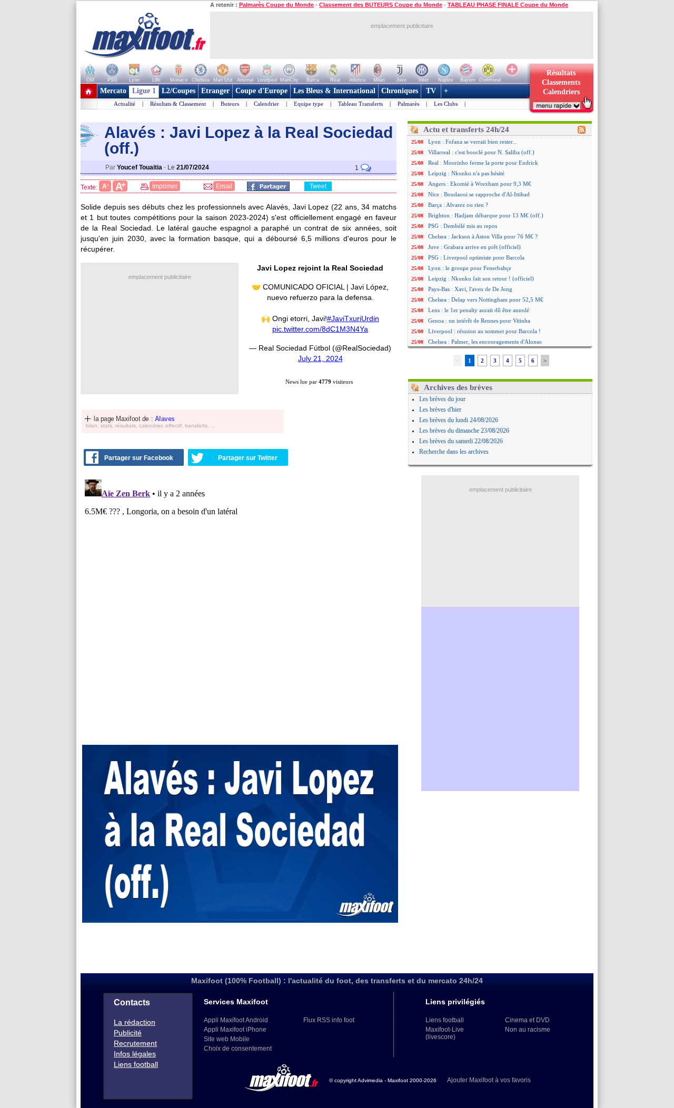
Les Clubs (446, 104)
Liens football (136, 1064)
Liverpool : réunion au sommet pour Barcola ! (484, 331)
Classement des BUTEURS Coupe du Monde (380, 5)
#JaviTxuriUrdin (353, 318)
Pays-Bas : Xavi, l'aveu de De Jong (470, 289)
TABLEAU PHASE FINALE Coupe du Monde (508, 5)
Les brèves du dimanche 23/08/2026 (464, 430)
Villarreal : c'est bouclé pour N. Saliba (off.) (481, 152)
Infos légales (135, 1054)
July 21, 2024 (320, 358)
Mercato (113, 91)
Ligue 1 (144, 91)
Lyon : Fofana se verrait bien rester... (472, 141)
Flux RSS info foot (328, 1020)
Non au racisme (527, 1029)
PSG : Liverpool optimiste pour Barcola (476, 257)
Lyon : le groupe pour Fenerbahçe (469, 268)
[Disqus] (240, 606)
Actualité (124, 104)
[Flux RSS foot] (582, 131)
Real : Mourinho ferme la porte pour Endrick (483, 162)
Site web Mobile (227, 1039)
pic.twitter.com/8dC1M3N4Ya (320, 329)
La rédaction (134, 1022)
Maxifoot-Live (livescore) (444, 1033)
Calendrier (266, 104)
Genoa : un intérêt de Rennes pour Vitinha (479, 320)
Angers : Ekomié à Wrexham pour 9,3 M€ (479, 184)
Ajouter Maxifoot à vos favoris (489, 1080)
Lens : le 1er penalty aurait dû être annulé (478, 310)
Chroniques (399, 91)
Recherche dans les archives (454, 451)
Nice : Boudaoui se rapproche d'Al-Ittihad (479, 194)
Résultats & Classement (178, 104)
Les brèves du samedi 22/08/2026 (461, 441)
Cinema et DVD (527, 1020)
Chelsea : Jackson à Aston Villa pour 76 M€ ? (483, 236)
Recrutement (135, 1043)
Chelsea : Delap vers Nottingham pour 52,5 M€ (485, 299)
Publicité (128, 1033)
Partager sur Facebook (138, 458)
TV (431, 91)
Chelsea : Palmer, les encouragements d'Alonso (485, 341)
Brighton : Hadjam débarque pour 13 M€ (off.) (485, 215)
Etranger (215, 91)
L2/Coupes (178, 91)
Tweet (318, 186)
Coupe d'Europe (261, 91)
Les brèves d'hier (440, 409)
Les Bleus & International (334, 91)
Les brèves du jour (442, 399)
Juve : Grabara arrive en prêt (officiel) (474, 247)
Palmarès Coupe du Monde (276, 5)
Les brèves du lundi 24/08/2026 (458, 420)
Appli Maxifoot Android (236, 1020)
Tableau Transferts (360, 104)
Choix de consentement (238, 1048)
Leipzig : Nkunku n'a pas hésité (466, 173)
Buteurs (230, 104)
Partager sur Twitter (247, 458)
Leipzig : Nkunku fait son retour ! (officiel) (481, 278)
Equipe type (308, 104)
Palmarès (408, 104)
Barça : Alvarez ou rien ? (458, 205)
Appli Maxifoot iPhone (235, 1029)
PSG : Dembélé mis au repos (462, 226)
